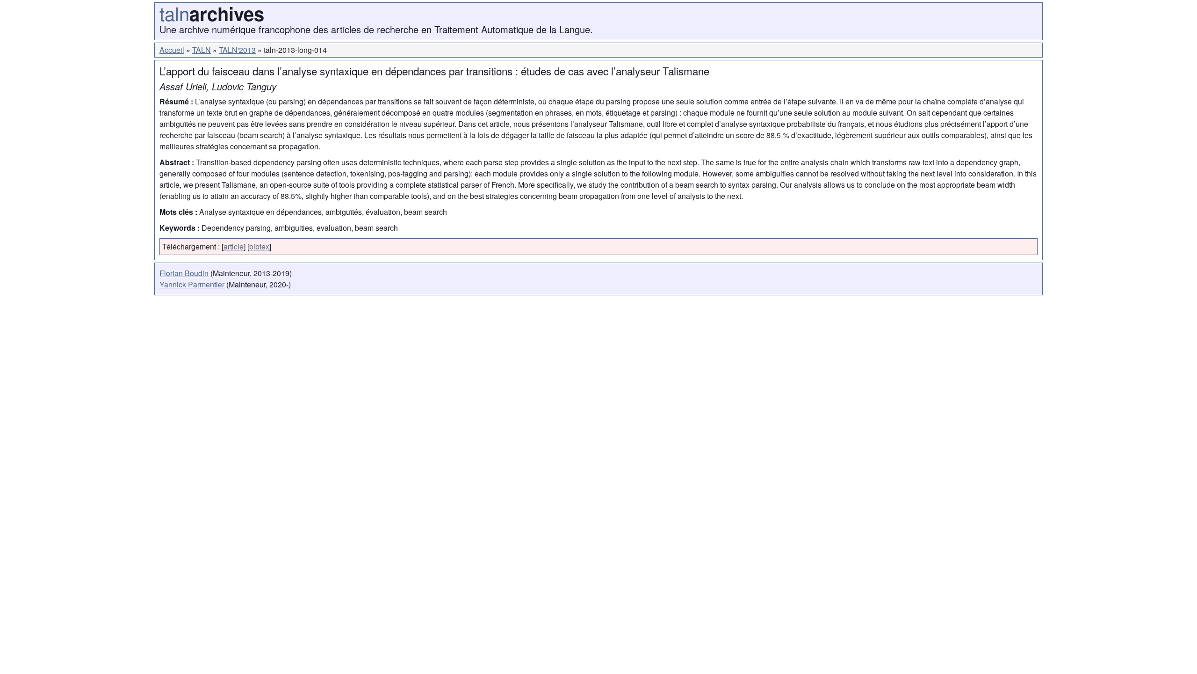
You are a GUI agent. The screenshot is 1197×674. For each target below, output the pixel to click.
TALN (201, 49)
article (234, 246)
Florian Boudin (184, 273)
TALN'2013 (237, 49)
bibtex (259, 246)
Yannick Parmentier (191, 284)
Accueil (171, 49)
